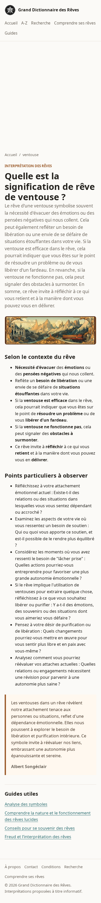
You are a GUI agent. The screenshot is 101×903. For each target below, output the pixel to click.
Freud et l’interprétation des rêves (38, 837)
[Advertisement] (50, 94)
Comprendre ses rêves (75, 23)
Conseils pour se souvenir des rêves (40, 828)
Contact (31, 866)
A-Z (24, 23)
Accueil (11, 23)
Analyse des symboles (26, 804)
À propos (13, 866)
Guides (11, 33)
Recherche (41, 23)
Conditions (51, 866)
